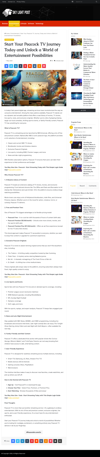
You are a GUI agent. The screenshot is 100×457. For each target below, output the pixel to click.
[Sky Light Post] (16, 13)
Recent (82, 186)
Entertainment (14, 23)
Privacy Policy (21, 1)
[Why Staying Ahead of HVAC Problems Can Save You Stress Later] (76, 42)
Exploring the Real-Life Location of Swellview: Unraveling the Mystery (89, 169)
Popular (73, 186)
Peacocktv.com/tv (14, 170)
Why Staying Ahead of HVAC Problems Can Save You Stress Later (88, 43)
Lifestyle (23, 23)
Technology (39, 23)
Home (4, 1)
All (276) (83, 110)
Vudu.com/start (13, 398)
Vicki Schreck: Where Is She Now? (82, 193)
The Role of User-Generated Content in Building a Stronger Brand (89, 84)
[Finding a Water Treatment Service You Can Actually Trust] (76, 55)
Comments (92, 186)
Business (5, 23)
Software (31, 23)
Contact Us (11, 1)
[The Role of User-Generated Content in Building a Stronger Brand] (76, 82)
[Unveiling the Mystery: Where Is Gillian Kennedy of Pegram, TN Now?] (76, 145)
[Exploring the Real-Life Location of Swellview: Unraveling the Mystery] (76, 168)
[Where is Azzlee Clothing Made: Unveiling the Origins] (76, 156)
